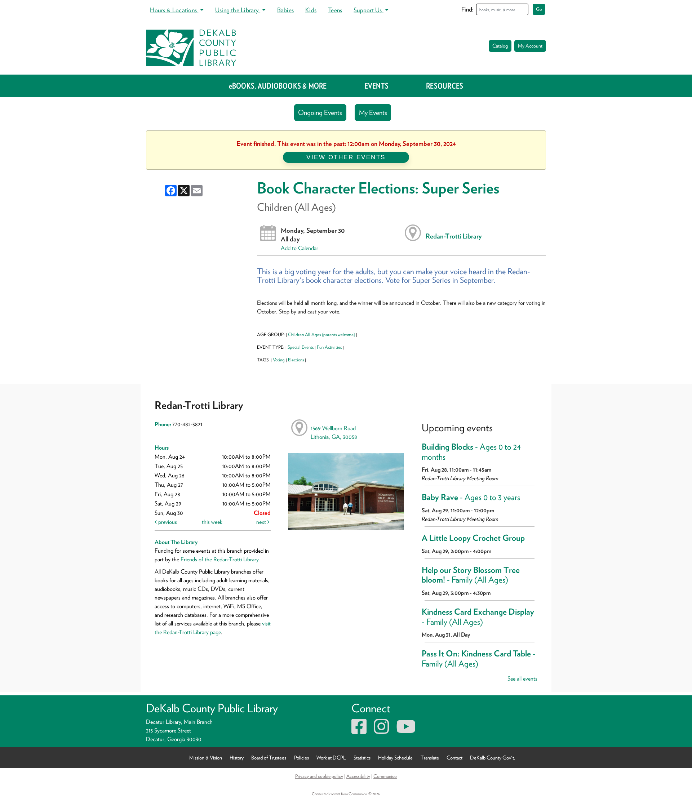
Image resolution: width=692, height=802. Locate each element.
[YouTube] (406, 730)
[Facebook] (359, 730)
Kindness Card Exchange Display (478, 617)
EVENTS (376, 85)
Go (539, 9)
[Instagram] (381, 730)
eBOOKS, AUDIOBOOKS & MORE (278, 85)
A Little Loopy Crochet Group (473, 538)
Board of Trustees (268, 757)
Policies (301, 757)
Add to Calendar (299, 248)
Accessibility (358, 776)
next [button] (261, 521)
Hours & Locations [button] (174, 10)
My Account (530, 46)
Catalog (500, 46)
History (237, 757)
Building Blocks (471, 452)
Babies (285, 10)
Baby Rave (471, 497)
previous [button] (167, 521)
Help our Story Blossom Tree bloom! (471, 575)
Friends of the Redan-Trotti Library (219, 559)
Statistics (362, 757)
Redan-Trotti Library (454, 236)
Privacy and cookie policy (319, 776)
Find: (467, 9)
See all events (522, 678)
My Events (373, 112)
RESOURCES (444, 85)
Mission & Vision (205, 757)
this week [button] (212, 521)
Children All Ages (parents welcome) (321, 334)
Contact (454, 757)
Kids (310, 10)
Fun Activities (329, 347)
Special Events (301, 347)
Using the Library (237, 10)
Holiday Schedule (395, 757)
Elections (296, 359)
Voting (279, 359)
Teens (335, 10)
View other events (346, 157)
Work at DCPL (331, 757)
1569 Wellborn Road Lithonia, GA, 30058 (334, 432)
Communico (385, 776)
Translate (430, 757)
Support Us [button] (368, 10)
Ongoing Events (320, 112)
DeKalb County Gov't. (492, 757)
